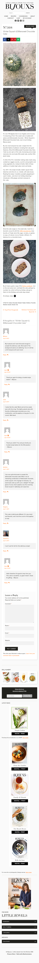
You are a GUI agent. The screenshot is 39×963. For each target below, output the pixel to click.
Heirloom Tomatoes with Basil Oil (28, 311)
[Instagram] (23, 21)
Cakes (10, 302)
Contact (11, 18)
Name (7, 625)
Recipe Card (30, 26)
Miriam (5, 336)
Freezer (24, 302)
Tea (17, 304)
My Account (27, 18)
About (32, 16)
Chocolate (14, 302)
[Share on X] (8, 39)
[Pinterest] (21, 21)
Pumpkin (33, 302)
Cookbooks (23, 16)
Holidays (28, 302)
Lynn (5, 370)
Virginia (5, 507)
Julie (4, 399)
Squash (14, 304)
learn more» (25, 737)
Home (6, 16)
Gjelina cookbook (27, 286)
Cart (18, 18)
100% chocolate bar (25, 231)
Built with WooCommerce (24, 954)
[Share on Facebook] (5, 39)
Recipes (13, 16)
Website (7, 640)
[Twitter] (18, 21)
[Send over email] (18, 39)
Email (7, 633)
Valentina (6, 538)
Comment (8, 604)
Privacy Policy (11, 954)
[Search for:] (17, 13)
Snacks (9, 304)
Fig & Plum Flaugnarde (11, 310)
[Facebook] (16, 21)
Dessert (20, 302)
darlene (5, 467)
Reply (4, 355)
